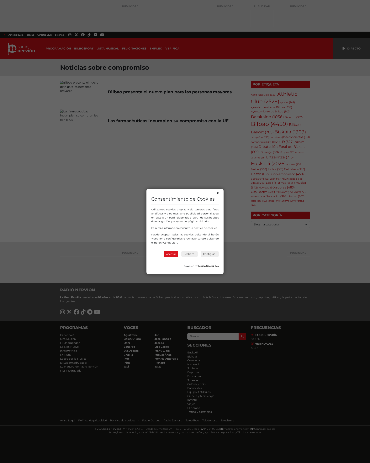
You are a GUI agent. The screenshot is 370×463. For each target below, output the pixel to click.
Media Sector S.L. (208, 266)
